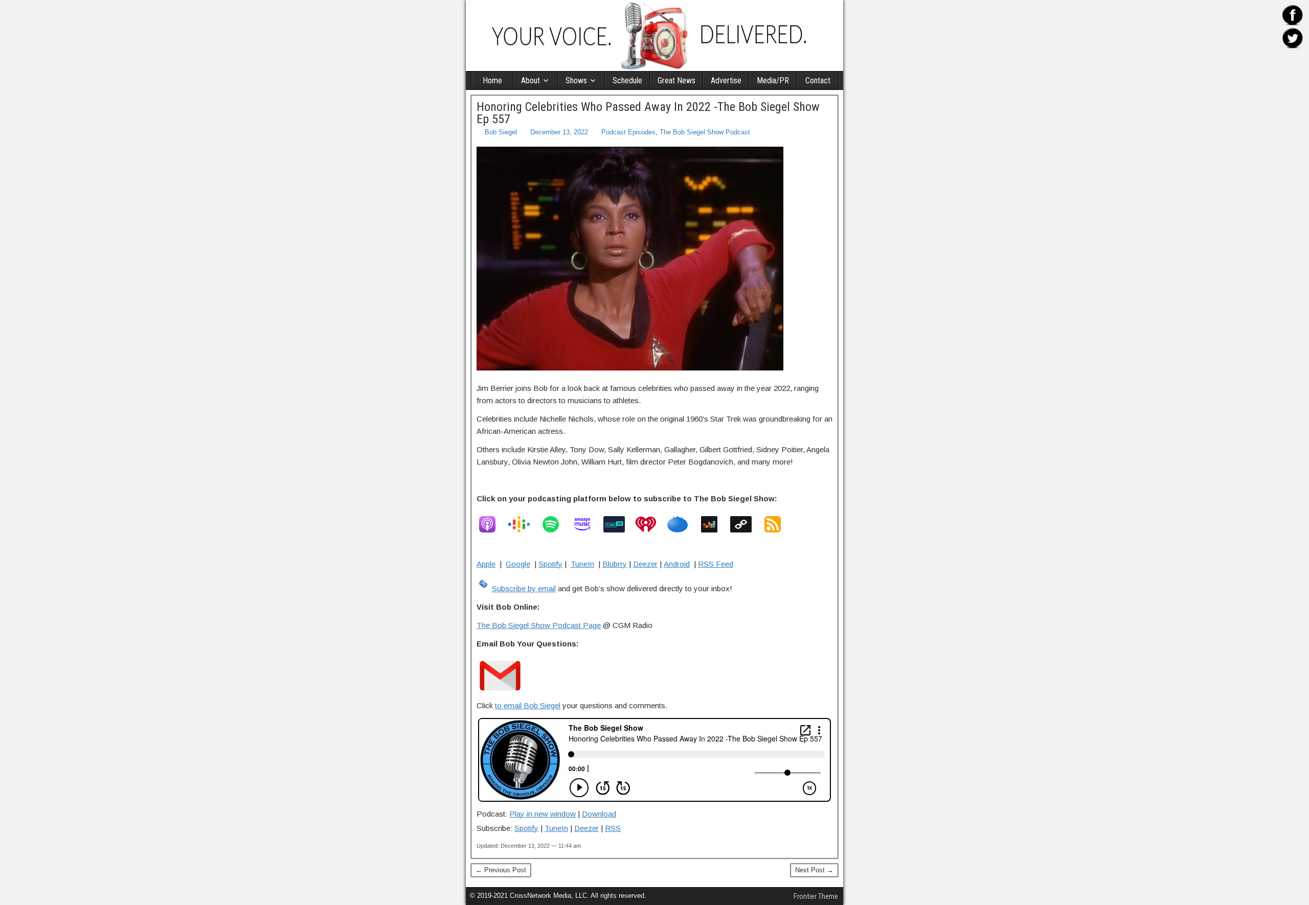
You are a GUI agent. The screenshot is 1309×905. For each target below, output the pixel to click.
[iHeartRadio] (651, 524)
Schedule (627, 80)
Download (599, 813)
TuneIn (582, 564)
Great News (676, 80)
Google (518, 564)
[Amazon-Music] (587, 524)
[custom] (746, 524)
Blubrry (614, 564)
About (530, 80)
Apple (486, 564)
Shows (576, 80)
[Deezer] (714, 524)
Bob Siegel (501, 132)
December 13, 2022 (559, 132)
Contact (817, 80)
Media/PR (773, 80)
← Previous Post (501, 870)
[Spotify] (556, 524)
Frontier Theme (816, 896)
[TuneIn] (619, 524)
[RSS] (778, 524)
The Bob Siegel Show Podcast (705, 132)
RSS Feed (715, 564)
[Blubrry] (682, 524)
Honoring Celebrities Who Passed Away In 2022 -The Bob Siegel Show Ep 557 (648, 113)
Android (677, 564)
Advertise (726, 80)
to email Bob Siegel (527, 705)
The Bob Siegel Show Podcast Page (539, 625)
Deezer (645, 564)
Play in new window (542, 813)
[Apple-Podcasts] (492, 524)
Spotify (550, 564)
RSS (613, 828)
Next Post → (814, 870)
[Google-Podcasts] (524, 524)
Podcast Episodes (628, 132)
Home (492, 80)
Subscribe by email (524, 588)
